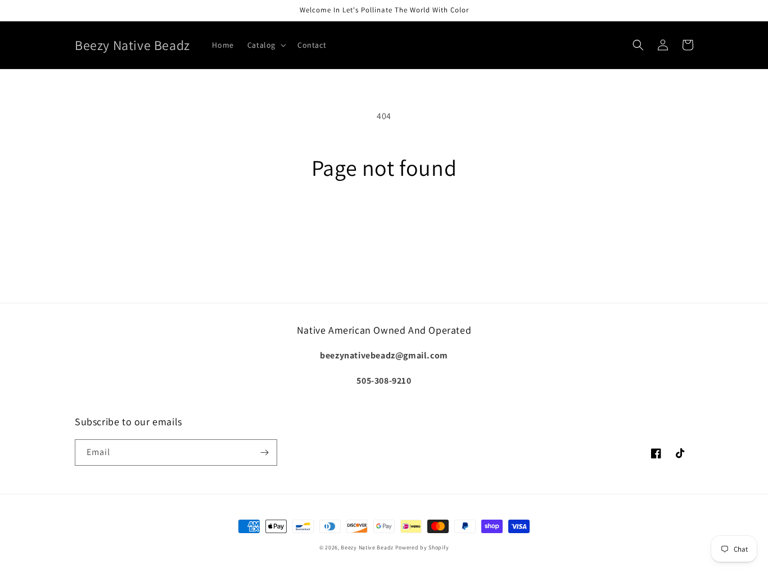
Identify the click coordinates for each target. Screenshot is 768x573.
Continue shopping (384, 222)
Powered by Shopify (422, 547)
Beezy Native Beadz (367, 547)
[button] (266, 45)
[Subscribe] (264, 452)
